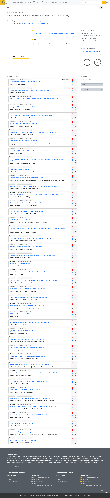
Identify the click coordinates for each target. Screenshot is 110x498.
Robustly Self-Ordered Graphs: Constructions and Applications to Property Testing (35, 194)
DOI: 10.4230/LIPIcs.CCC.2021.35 (24, 387)
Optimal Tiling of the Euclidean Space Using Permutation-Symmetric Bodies (33, 132)
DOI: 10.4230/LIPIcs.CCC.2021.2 (24, 104)
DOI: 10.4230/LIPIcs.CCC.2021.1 (24, 96)
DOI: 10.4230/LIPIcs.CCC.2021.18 (24, 244)
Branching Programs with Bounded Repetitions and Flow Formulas (30, 238)
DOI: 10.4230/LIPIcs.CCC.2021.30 (24, 345)
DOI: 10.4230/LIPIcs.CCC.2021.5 (24, 129)
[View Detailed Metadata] (72, 82)
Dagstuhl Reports (37, 479)
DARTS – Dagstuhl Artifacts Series (41, 477)
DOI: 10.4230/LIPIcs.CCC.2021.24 (24, 294)
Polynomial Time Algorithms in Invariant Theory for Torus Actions (29, 364)
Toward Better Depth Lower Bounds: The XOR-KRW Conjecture (29, 415)
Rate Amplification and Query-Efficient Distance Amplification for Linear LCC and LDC (36, 98)
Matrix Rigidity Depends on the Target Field (23, 440)
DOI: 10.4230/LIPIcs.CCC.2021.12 (24, 192)
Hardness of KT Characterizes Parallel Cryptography (26, 389)
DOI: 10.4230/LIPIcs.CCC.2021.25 (24, 303)
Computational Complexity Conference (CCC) (38, 23)
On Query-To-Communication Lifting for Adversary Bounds (27, 347)
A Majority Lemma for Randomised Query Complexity (26, 246)
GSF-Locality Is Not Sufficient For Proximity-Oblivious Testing (28, 381)
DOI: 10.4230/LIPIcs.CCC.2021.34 (24, 378)
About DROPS (69, 495)
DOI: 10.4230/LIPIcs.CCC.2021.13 (24, 200)
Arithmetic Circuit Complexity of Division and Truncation (27, 305)
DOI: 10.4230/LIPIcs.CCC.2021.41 (24, 437)
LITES (34, 483)
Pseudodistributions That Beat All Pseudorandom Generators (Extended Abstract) (34, 373)
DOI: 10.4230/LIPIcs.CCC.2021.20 (24, 261)
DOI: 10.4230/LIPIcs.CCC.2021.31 (24, 353)
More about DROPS (13, 466)
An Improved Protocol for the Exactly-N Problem (24, 107)
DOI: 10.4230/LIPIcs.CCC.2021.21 (24, 269)
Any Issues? (106, 491)
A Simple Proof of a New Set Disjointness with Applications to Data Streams (33, 406)
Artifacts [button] (70, 2)
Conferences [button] (59, 2)
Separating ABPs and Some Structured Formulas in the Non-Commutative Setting (34, 151)
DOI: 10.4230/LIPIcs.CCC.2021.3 (24, 113)
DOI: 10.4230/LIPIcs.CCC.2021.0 (24, 87)
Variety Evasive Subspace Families (20, 263)
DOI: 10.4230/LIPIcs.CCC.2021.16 (24, 225)
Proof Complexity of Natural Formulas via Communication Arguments (31, 115)
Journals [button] (47, 2)
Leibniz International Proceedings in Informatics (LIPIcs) (39, 21)
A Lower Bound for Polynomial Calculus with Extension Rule (28, 272)
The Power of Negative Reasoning (20, 432)
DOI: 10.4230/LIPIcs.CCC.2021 (24, 79)
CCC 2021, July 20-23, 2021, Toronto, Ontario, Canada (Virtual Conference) (53, 33)
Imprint (77, 495)
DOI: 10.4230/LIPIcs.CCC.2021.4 (24, 121)
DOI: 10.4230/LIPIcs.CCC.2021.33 (24, 370)
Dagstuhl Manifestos (37, 481)
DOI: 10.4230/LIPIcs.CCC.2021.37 (24, 404)
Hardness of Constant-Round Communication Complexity (27, 356)
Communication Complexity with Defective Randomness (27, 211)
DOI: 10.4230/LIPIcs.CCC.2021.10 (24, 175)
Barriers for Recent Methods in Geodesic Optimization (26, 203)
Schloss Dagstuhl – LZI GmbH (36, 495)
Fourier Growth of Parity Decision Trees (22, 423)
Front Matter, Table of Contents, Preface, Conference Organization (30, 90)
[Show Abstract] (72, 85)
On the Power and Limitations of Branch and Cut (24, 140)
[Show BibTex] (75, 85)
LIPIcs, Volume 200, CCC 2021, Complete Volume (25, 82)
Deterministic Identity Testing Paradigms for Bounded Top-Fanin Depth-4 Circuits (34, 186)
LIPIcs (9, 477)
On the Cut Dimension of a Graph (20, 220)
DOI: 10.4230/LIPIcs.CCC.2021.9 (24, 167)
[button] (22, 2)
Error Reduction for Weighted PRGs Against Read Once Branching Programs (33, 280)
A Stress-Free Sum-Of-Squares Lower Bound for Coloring (27, 288)
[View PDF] (72, 80)
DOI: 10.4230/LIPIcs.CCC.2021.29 (24, 336)
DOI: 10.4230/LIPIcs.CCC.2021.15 (24, 217)
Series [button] (37, 2)
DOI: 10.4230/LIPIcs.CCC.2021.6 (24, 138)
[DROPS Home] (10, 2)
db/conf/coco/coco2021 (92, 40)
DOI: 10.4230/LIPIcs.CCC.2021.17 (24, 235)
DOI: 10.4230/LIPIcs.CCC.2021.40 (24, 429)
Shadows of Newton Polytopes (19, 169)
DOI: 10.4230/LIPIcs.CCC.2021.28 (24, 328)
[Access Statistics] (75, 82)
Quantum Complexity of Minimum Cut (21, 331)
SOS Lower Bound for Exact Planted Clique (23, 314)
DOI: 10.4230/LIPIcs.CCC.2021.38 (24, 412)
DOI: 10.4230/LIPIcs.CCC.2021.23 (24, 286)
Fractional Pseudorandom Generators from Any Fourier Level (28, 177)
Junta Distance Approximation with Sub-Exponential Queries (28, 297)
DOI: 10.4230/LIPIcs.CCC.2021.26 (24, 311)
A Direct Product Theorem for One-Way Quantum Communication (29, 322)
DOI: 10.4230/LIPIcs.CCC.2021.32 (24, 362)
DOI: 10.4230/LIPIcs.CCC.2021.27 (24, 320)
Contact (89, 495)
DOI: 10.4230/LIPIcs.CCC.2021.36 (24, 395)
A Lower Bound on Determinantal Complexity (23, 124)
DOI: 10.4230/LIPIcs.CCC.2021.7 (24, 148)
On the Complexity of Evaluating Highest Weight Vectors (27, 339)
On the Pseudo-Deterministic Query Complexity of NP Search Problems (31, 398)
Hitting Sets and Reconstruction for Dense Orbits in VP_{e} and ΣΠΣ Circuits (33, 255)
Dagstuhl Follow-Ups (13, 481)
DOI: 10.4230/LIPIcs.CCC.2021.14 (24, 209)
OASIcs (10, 479)
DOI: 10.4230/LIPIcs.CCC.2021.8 (24, 156)
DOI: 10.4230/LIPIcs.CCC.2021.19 (24, 252)
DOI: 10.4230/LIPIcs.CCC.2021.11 (24, 183)
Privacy (83, 495)
